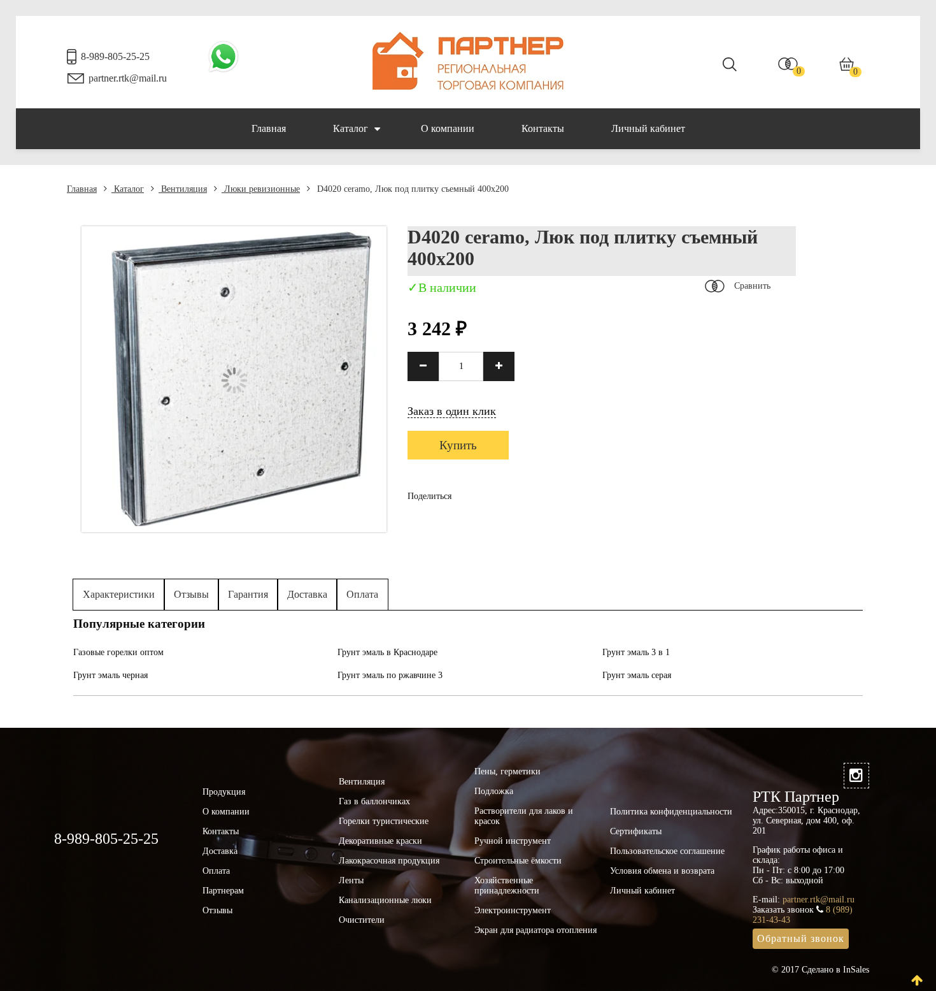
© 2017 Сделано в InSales (820, 969)
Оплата (362, 594)
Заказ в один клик (452, 411)
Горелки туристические (384, 821)
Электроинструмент (512, 910)
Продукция (223, 792)
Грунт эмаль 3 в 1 (636, 652)
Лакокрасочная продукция (389, 860)
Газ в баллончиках (374, 801)
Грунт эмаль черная (110, 675)
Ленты (351, 880)
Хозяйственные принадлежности (506, 885)
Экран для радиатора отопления (535, 930)
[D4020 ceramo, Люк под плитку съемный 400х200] (234, 529)
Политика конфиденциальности (671, 811)
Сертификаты (636, 831)
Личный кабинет (648, 128)
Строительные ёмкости (518, 860)
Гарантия (248, 594)
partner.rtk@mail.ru (128, 78)
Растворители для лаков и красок (523, 816)
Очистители (362, 920)
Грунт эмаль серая (636, 675)
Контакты (542, 128)
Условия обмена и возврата (662, 871)
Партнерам (223, 890)
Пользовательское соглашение (667, 851)
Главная (269, 128)
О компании (447, 128)
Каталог (350, 128)
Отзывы (191, 594)
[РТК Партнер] (468, 87)
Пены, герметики (507, 771)
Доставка (307, 594)
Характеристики (119, 594)
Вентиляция (183, 189)
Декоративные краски (380, 841)
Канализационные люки (385, 900)
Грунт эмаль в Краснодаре (387, 652)
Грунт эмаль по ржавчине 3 (390, 675)
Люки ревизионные (261, 189)
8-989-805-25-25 (115, 56)
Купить (458, 445)
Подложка (493, 791)
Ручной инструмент (512, 841)
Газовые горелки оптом (118, 652)
